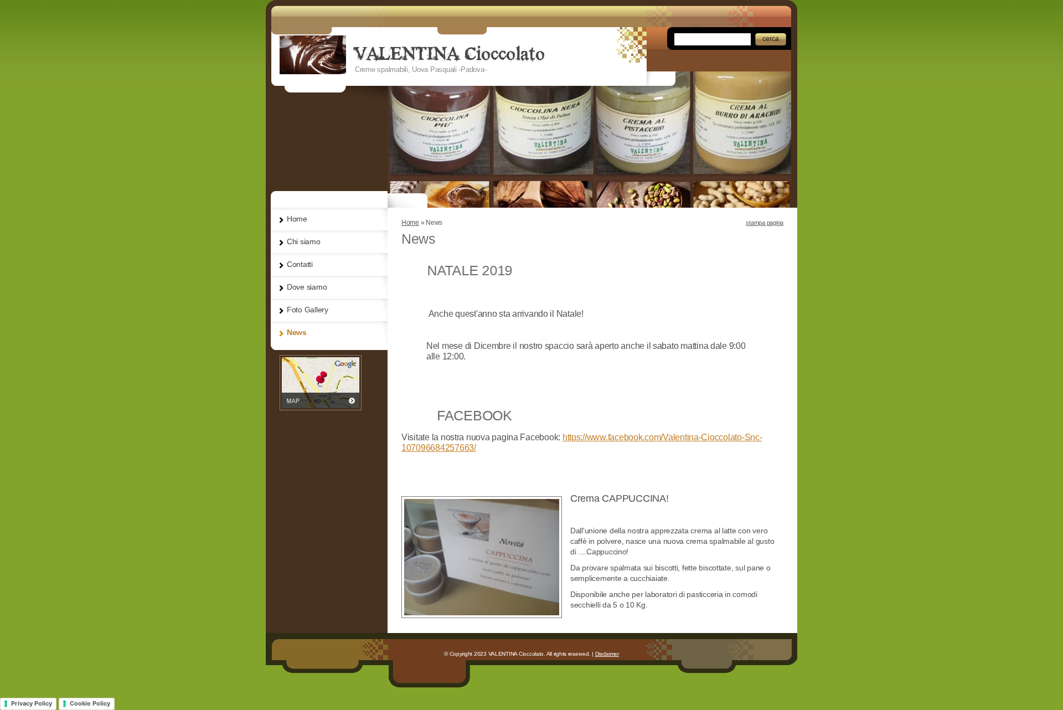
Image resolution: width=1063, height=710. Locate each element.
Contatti (300, 264)
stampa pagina (764, 222)
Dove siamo (307, 286)
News (297, 332)
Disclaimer (607, 654)
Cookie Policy (90, 703)
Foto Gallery (307, 309)
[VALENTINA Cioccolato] (313, 54)
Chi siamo (304, 241)
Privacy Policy (31, 703)
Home (410, 223)
